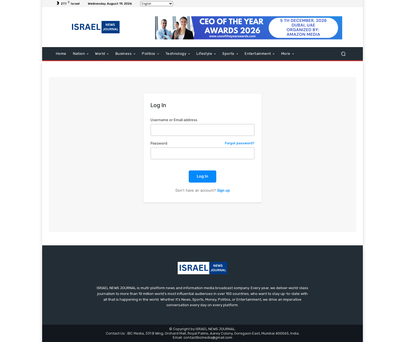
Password (202, 143)
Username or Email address (173, 120)
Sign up (223, 190)
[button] (343, 53)
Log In (202, 176)
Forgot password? (240, 143)
